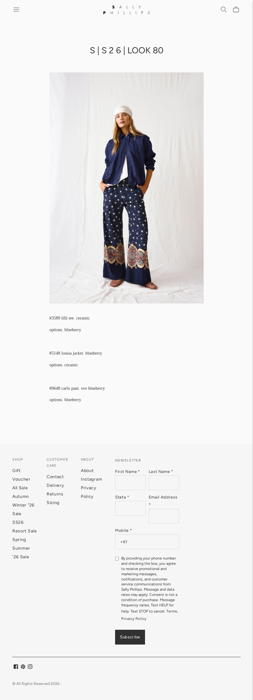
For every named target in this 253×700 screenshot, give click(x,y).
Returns (55, 494)
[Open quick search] (224, 10)
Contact (55, 476)
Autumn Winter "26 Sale (23, 505)
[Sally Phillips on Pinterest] (23, 667)
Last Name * (161, 471)
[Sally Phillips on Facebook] (16, 667)
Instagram (91, 479)
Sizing (53, 502)
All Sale (20, 487)
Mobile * (123, 530)
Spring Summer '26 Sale (21, 548)
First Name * (127, 471)
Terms (171, 611)
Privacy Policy (133, 619)
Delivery (55, 485)
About (87, 470)
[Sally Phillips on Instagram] (30, 667)
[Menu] (16, 10)
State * (122, 496)
